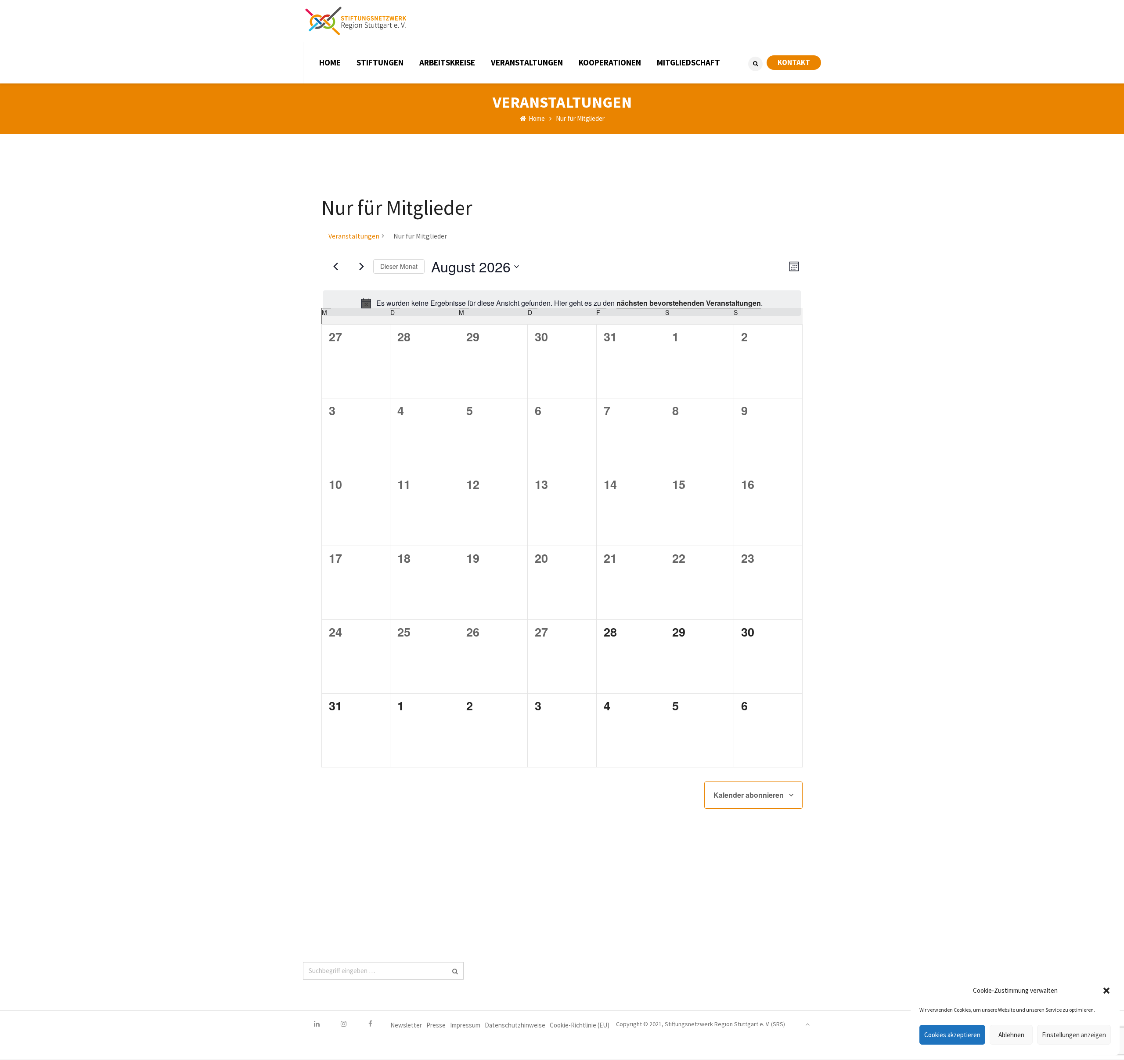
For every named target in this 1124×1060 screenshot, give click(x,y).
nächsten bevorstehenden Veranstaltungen (688, 303)
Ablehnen (1011, 1035)
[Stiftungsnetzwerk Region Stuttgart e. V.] (355, 21)
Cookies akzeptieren (952, 1035)
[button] (1106, 990)
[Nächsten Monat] (361, 266)
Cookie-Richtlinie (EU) (579, 1025)
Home (536, 118)
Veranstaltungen (353, 236)
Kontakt (794, 62)
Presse (436, 1025)
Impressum (465, 1025)
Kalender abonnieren (748, 795)
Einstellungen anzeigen (1074, 1035)
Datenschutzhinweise (515, 1025)
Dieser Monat (399, 266)
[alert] (562, 303)
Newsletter (406, 1025)
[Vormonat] (335, 266)
